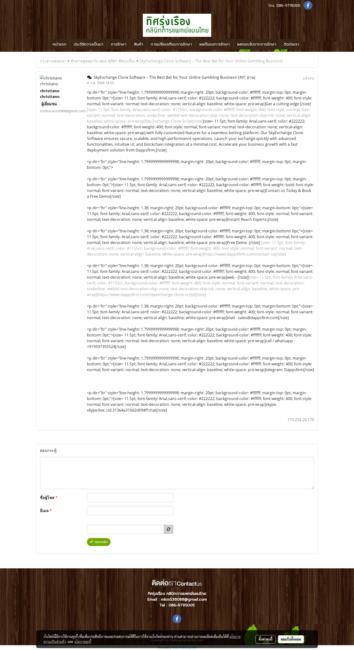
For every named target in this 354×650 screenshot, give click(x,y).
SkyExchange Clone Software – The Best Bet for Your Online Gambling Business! (211, 61)
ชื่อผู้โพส (49, 497)
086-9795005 (288, 5)
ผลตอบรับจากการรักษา (256, 44)
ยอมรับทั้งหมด (291, 639)
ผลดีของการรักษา (214, 44)
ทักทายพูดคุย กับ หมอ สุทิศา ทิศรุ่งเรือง (103, 61)
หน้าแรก (59, 44)
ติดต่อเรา (291, 44)
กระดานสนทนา (53, 61)
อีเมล (46, 510)
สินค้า (138, 44)
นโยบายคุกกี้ (82, 641)
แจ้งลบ (308, 78)
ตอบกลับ (100, 542)
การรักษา (118, 44)
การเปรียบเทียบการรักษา (171, 44)
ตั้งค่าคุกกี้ (265, 639)
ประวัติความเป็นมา (88, 44)
